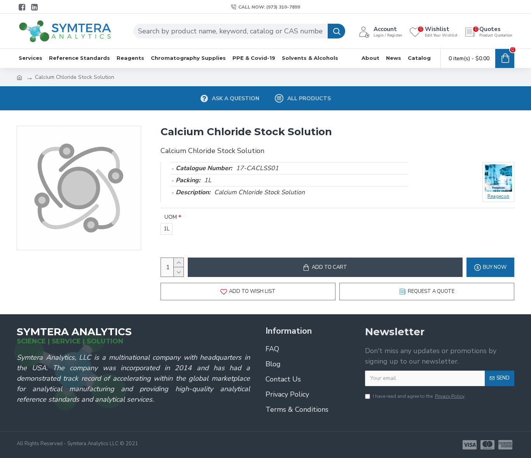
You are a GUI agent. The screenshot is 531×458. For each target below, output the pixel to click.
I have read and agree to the (419, 396)
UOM (170, 217)
